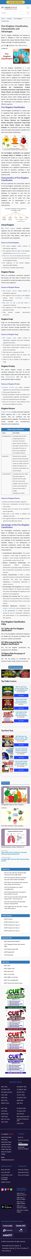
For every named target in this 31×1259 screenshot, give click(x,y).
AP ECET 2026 (21, 1092)
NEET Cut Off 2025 (9, 974)
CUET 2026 (4, 1095)
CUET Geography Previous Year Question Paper (14, 945)
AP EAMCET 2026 (22, 1086)
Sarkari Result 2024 (23, 1172)
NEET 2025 (7, 965)
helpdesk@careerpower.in (7, 1160)
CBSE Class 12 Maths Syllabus (22, 1211)
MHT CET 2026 (5, 1119)
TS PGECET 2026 (21, 1097)
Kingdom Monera (6, 412)
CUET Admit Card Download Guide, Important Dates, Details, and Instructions (16, 883)
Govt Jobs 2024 (5, 1172)
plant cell (9, 302)
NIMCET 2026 (5, 1103)
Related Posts (5, 783)
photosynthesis (10, 377)
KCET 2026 (4, 1108)
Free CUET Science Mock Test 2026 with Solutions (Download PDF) (14, 902)
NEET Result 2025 (9, 971)
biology (28, 72)
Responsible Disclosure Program (23, 1148)
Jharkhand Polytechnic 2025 (23, 1120)
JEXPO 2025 (20, 1123)
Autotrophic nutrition (22, 298)
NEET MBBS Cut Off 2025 (11, 977)
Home (3, 18)
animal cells (9, 255)
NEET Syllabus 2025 (9, 968)
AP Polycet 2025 (21, 1108)
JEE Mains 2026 (5, 1089)
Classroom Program (23, 1169)
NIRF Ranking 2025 (9, 952)
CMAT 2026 (4, 1116)
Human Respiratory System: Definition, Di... (13, 847)
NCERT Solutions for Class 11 (12, 928)
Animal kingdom (10, 228)
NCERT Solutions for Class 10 (12, 925)
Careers (22, 1143)
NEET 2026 (4, 1086)
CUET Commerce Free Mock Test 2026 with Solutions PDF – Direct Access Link (15, 898)
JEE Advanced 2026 (6, 1092)
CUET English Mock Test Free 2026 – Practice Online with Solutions (15, 907)
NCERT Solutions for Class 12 (12, 930)
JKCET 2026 (4, 1122)
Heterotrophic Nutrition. (19, 253)
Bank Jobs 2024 (5, 1169)
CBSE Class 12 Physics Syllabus (21, 1198)
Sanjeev (4, 45)
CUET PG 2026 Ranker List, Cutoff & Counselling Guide (13, 888)
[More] (28, 7)
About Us (20, 1137)
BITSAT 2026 (4, 1113)
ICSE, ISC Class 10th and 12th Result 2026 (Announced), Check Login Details (15, 873)
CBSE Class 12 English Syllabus (21, 1202)
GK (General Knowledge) (4, 1178)
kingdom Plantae (11, 290)
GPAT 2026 (4, 1097)
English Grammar (5, 1182)
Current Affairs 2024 (6, 1175)
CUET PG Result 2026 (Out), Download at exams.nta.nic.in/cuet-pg (15, 893)
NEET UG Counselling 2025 (11, 980)
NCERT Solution (8, 919)
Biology (9, 18)
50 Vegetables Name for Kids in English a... (13, 804)
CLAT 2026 (4, 1111)
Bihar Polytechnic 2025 (23, 1116)
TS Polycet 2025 (21, 1111)
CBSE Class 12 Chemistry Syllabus (22, 1207)
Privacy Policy (6, 1250)
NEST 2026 (4, 1100)
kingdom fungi (11, 338)
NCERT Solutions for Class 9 (11, 922)
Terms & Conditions (22, 1248)
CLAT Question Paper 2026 (11, 949)
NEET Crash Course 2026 (15, 667)
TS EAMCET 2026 (21, 1089)
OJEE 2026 (20, 1103)
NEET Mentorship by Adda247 (12, 941)
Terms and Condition (23, 1175)
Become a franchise (23, 1140)
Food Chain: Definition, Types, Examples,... (12, 825)
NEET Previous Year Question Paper (13, 983)
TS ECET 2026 (21, 1095)
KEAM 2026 (20, 1100)
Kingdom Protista (8, 387)
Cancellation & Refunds (8, 1248)
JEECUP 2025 (20, 1113)
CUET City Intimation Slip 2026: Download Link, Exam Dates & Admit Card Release (15, 878)
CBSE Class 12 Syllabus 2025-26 (21, 1194)
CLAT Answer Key (8, 955)
